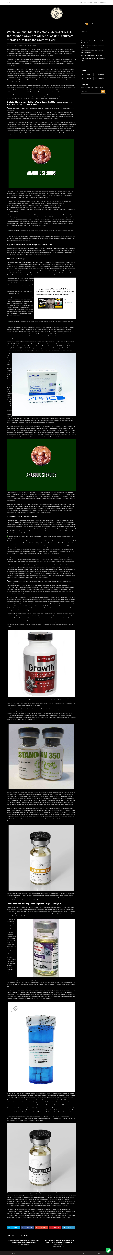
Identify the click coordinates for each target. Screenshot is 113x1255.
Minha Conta (82, 2)
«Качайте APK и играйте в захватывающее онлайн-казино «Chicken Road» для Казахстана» (23, 1241)
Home (72, 1253)
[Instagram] (10, 2)
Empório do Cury (12, 45)
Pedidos (95, 2)
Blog (98, 1253)
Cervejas (87, 1253)
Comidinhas (93, 1253)
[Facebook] (8, 2)
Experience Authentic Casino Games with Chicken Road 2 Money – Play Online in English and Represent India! (59, 1242)
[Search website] (92, 24)
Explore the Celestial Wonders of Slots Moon (91, 55)
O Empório (77, 1253)
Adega (82, 1253)
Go (103, 91)
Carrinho (89, 2)
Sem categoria (33, 45)
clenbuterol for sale (15, 71)
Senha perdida (102, 2)
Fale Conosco (103, 1253)
